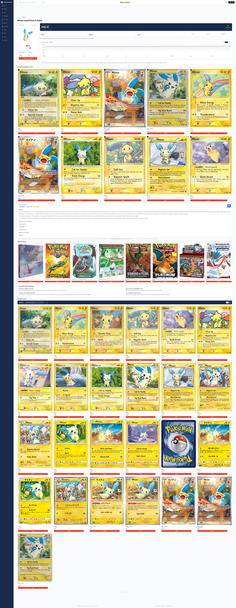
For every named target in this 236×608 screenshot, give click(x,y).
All (229, 42)
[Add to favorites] (56, 133)
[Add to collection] (58, 133)
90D (226, 42)
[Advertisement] (124, 11)
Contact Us (163, 605)
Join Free (231, 2)
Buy (37, 133)
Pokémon (19, 17)
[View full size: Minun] (28, 35)
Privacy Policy (169, 605)
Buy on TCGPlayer (29, 58)
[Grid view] (227, 302)
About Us (158, 605)
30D (223, 42)
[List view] (230, 302)
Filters (20, 302)
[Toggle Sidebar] (16, 2)
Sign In (226, 2)
